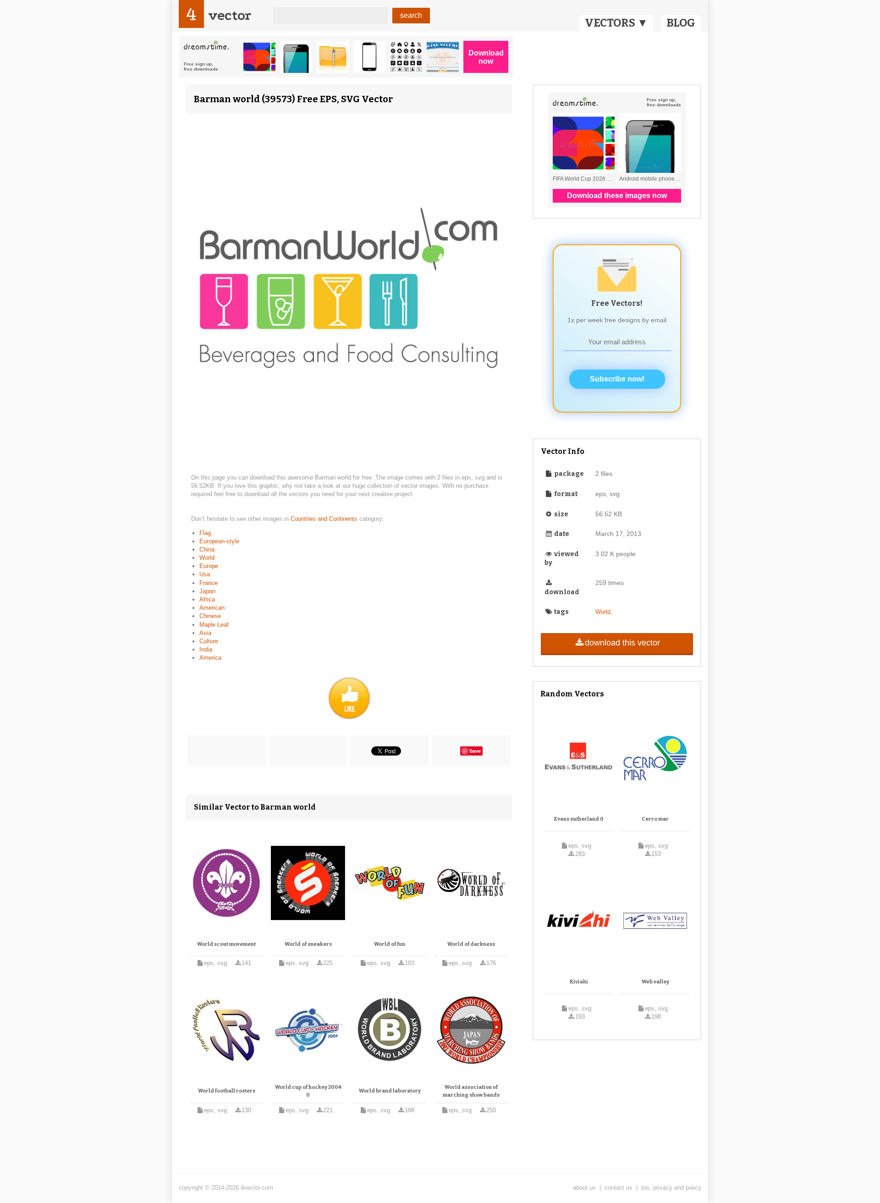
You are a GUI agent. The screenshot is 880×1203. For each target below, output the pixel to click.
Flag (205, 533)
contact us (618, 1187)
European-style (219, 541)
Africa (207, 599)
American (212, 607)
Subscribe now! (617, 379)
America (210, 657)
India (205, 649)
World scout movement (226, 944)
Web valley (655, 982)
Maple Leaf (214, 624)
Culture (208, 641)
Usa (204, 574)
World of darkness (471, 944)
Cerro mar (655, 819)
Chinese (210, 616)
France (208, 582)
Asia (205, 632)
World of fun (389, 944)
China (206, 549)
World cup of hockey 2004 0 (308, 1091)
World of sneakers (308, 944)
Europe (208, 566)
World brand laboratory (390, 1091)
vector (229, 15)
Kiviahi (579, 982)
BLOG (680, 23)
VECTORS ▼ (616, 23)
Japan (207, 591)
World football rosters (226, 1091)
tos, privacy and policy (671, 1187)
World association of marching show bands (471, 1091)
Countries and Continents (325, 518)
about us (584, 1187)
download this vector (622, 642)
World (206, 557)
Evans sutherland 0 (579, 819)
